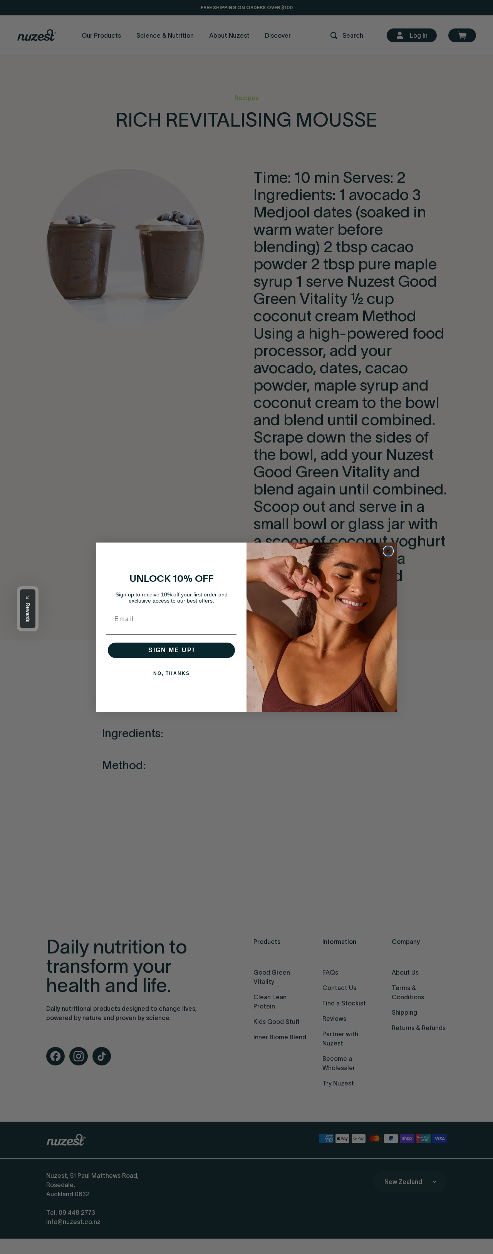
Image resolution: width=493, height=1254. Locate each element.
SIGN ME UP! (171, 650)
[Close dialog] (388, 551)
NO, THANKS (171, 673)
